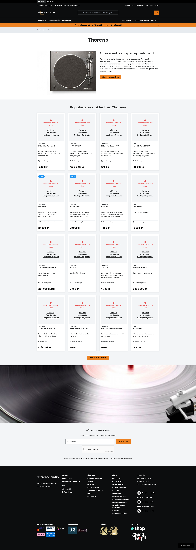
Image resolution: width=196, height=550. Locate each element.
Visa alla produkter (110, 77)
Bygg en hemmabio (119, 502)
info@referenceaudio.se (71, 481)
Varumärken (41, 30)
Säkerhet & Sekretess (95, 490)
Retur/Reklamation (119, 513)
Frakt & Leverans (93, 487)
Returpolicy (91, 496)
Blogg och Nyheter (142, 20)
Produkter (40, 20)
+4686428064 (67, 478)
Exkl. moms (50, 2)
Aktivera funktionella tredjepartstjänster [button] (51, 132)
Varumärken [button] (126, 20)
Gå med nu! (123, 441)
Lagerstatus (91, 481)
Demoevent (140, 5)
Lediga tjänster (118, 484)
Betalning (90, 484)
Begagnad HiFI (54, 20)
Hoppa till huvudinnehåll (97, 3)
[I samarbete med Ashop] (138, 529)
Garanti (90, 493)
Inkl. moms (41, 2)
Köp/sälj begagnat (119, 487)
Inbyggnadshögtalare (120, 499)
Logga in (115, 490)
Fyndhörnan (66, 20)
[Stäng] (158, 25)
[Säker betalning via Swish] (60, 528)
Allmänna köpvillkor (94, 478)
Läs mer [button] (153, 20)
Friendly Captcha (109, 451)
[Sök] (80, 13)
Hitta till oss (116, 478)
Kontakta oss (129, 5)
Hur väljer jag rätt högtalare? (118, 506)
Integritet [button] (116, 510)
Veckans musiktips (152, 5)
